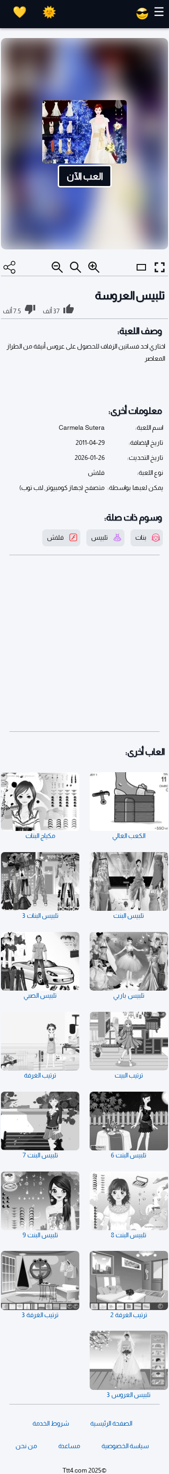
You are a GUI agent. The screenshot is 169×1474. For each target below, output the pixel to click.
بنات (140, 537)
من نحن (26, 1446)
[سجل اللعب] (19, 12)
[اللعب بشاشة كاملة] (159, 267)
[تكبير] (93, 267)
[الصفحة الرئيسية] (142, 17)
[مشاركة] (9, 267)
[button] (84, 143)
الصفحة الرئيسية (111, 1423)
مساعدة (69, 1446)
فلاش (55, 537)
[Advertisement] (84, 643)
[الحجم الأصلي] (75, 267)
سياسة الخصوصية (125, 1446)
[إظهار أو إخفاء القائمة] (141, 275)
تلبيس (99, 537)
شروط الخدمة (50, 1423)
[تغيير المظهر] (49, 12)
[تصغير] (57, 267)
